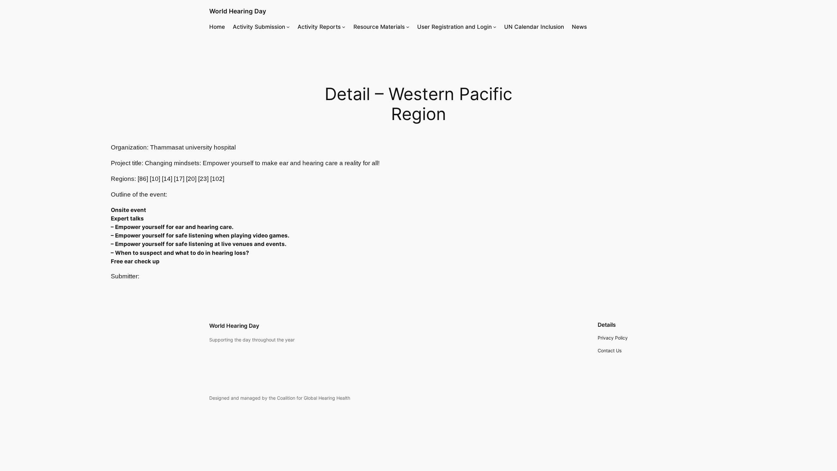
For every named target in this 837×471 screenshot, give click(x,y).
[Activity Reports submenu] (343, 26)
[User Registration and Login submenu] (494, 26)
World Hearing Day (237, 11)
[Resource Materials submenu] (407, 26)
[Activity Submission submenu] (288, 26)
